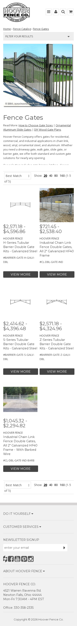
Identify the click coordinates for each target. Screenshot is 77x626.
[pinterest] (24, 559)
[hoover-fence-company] (5, 559)
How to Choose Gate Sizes (36, 125)
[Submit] (64, 547)
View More (21, 274)
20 (45, 176)
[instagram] (31, 559)
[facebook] (11, 559)
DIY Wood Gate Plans (47, 129)
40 (50, 176)
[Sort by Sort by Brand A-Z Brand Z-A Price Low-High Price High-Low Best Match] (17, 176)
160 (62, 176)
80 (56, 176)
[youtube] (17, 559)
